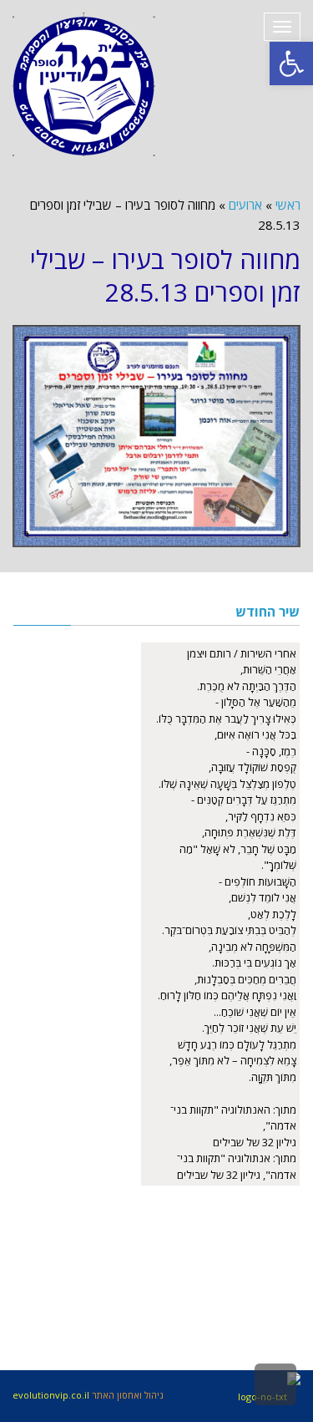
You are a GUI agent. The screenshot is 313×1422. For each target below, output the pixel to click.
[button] (291, 63)
